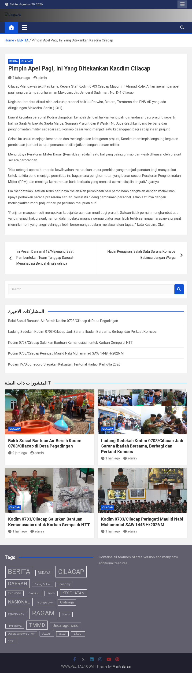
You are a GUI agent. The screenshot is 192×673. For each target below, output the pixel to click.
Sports (66, 614)
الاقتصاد (46, 633)
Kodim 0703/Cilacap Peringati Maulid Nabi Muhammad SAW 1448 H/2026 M (66, 353)
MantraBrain (122, 666)
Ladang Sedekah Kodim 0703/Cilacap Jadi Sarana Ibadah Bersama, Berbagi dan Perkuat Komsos (82, 331)
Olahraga (67, 602)
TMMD (37, 625)
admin (42, 78)
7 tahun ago (21, 78)
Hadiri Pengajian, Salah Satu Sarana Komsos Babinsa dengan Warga (141, 254)
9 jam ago (19, 453)
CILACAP (26, 61)
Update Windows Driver (21, 633)
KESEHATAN (73, 593)
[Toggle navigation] (24, 27)
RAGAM (43, 613)
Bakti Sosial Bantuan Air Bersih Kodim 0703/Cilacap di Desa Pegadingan (63, 321)
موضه (11, 640)
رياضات (78, 633)
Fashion (34, 593)
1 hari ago (112, 458)
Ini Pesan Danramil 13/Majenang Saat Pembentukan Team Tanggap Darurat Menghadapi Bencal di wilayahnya (45, 257)
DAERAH (17, 583)
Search (179, 289)
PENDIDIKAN (16, 614)
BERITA (13, 61)
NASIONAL (19, 602)
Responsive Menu (182, 4)
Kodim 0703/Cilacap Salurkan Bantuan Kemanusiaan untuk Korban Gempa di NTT (70, 342)
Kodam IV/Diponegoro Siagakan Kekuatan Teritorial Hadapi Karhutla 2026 (64, 364)
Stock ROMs (15, 626)
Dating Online (42, 584)
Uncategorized (65, 625)
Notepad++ (45, 602)
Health (51, 593)
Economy (64, 584)
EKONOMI (14, 593)
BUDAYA (44, 573)
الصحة (62, 633)
